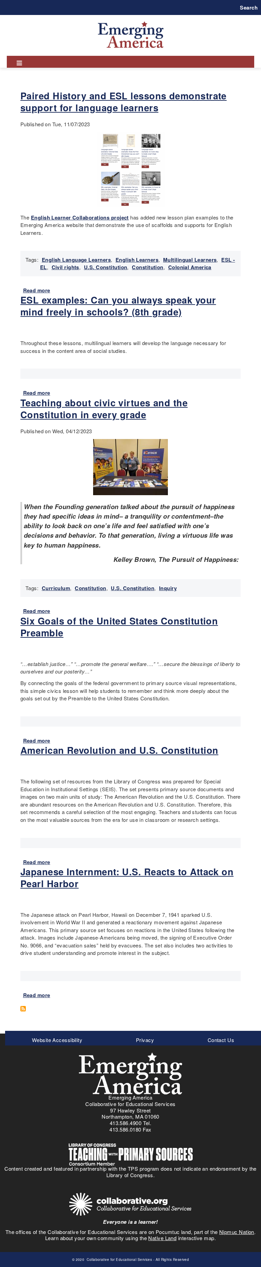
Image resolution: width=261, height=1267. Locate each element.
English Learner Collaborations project (80, 217)
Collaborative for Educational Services (119, 1259)
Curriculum (56, 588)
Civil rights (65, 267)
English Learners (137, 259)
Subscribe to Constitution (25, 1008)
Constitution (147, 267)
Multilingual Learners (189, 259)
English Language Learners (76, 259)
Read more (36, 290)
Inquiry (168, 588)
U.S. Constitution (105, 267)
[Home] (131, 21)
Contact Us (221, 1039)
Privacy (145, 1039)
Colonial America (189, 267)
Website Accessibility (57, 1039)
